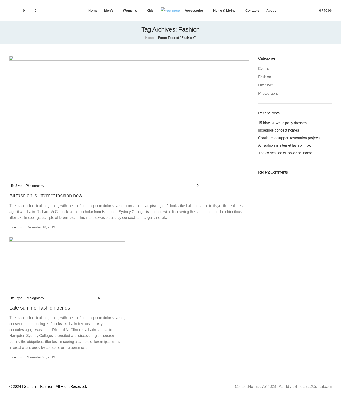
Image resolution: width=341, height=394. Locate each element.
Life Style (16, 185)
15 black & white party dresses (282, 123)
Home (149, 37)
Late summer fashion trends (39, 308)
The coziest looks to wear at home (285, 153)
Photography (35, 185)
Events (263, 69)
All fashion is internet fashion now (45, 195)
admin (18, 227)
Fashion (264, 77)
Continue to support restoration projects (289, 138)
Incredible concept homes (278, 130)
